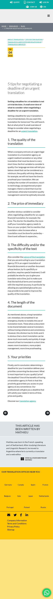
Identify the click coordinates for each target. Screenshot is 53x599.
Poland (27, 507)
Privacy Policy (13, 526)
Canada (21, 485)
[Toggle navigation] (48, 16)
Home (4, 26)
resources (13, 26)
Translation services (16, 44)
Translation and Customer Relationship (24, 42)
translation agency (27, 401)
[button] (47, 7)
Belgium (7, 496)
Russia (43, 507)
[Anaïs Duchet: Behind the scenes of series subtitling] (9, 413)
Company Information (17, 520)
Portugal (10, 507)
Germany (8, 485)
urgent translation (29, 131)
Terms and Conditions (16, 523)
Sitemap (10, 529)
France (45, 485)
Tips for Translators (33, 39)
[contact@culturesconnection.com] (8, 514)
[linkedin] (25, 514)
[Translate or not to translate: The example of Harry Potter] (44, 413)
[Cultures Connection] (16, 15)
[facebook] (19, 514)
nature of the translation (34, 257)
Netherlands (44, 496)
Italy (19, 496)
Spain (33, 485)
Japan (30, 496)
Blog (23, 26)
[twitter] (14, 514)
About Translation (16, 39)
